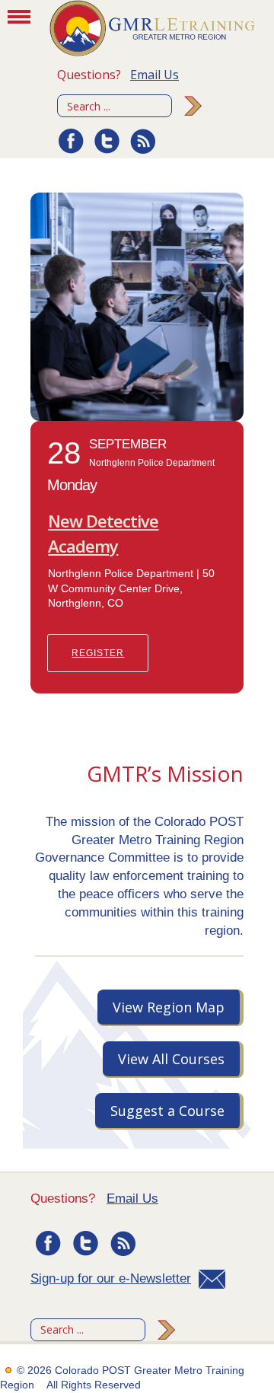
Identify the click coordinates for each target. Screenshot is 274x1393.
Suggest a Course (167, 1110)
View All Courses (171, 1059)
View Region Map (169, 1007)
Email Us (154, 74)
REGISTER (98, 653)
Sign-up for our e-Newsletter (110, 1278)
